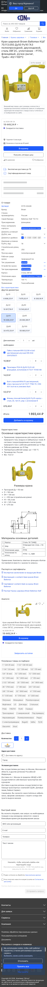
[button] (33, 234)
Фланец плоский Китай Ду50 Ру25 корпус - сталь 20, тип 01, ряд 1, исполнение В (25, 399)
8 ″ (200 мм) (33, 696)
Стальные (34, 704)
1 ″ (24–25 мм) (8, 665)
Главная (4, 37)
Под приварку (38, 713)
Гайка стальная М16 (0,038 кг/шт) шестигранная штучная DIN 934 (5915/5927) (21, 352)
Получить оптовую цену (23, 155)
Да (16, 8)
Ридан (39, 718)
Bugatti (25, 722)
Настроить (23, 972)
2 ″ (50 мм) (35, 678)
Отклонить (23, 961)
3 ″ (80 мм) (21, 687)
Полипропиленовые (26, 718)
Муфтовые (6, 704)
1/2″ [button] (39, 238)
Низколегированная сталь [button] (31, 228)
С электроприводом (10, 722)
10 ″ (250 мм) (20, 674)
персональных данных (33, 875)
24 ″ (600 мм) (37, 682)
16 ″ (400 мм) (22, 678)
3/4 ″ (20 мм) (34, 687)
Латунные (6, 700)
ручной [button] (24, 262)
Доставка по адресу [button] (14, 755)
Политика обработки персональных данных (19, 932)
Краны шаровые (17, 37)
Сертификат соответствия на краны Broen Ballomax (21, 585)
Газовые (33, 37)
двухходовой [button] (26, 266)
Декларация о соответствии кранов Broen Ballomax (21, 578)
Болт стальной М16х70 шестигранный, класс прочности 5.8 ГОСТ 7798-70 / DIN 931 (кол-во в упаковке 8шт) (24, 383)
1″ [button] (25, 238)
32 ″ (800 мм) (21, 691)
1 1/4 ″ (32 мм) (8, 669)
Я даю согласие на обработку (22, 875)
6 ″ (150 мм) (20, 696)
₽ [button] (15, 124)
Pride (4, 709)
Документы (6, 940)
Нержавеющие (8, 718)
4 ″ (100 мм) (35, 691)
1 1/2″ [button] (29, 238)
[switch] (3, 755)
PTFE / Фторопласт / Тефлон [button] (32, 276)
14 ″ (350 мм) (8, 678)
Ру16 (40, 722)
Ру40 (21, 709)
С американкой (23, 713)
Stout (15, 726)
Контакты (5, 4)
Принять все (23, 966)
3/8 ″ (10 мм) (7, 691)
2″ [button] (22, 238)
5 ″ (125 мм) (7, 696)
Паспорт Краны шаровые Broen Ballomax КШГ (22, 591)
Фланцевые (18, 700)
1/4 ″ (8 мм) (7, 674)
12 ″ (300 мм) (34, 674)
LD (15, 704)
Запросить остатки (23, 653)
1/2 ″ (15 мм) (36, 669)
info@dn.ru (5, 10)
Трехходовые (8, 713)
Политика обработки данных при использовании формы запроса (21, 886)
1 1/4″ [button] (35, 238)
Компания (6, 924)
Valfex (33, 722)
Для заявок (6, 911)
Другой (31, 8)
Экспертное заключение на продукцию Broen (22, 573)
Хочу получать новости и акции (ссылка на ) (24, 880)
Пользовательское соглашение (14, 936)
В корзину (23, 148)
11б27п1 (12, 709)
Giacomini (6, 726)
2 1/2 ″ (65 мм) (8, 682)
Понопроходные (32, 700)
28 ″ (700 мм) (8, 687)
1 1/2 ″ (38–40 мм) (24, 665)
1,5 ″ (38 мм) (22, 669)
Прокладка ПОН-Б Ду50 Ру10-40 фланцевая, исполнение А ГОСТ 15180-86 (24, 368)
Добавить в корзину (23, 420)
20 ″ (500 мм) (23, 682)
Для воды (23, 704)
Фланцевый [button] (26, 269)
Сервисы (5, 918)
